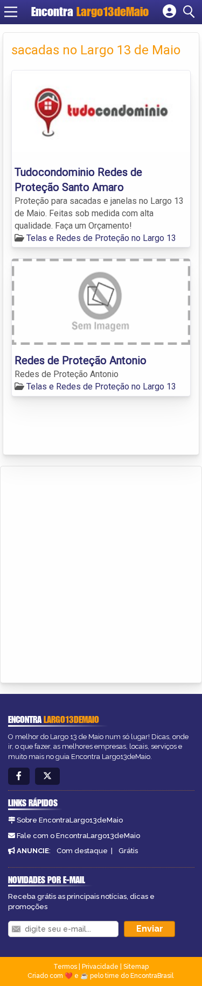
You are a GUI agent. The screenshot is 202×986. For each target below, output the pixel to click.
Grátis (128, 851)
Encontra (90, 11)
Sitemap (136, 966)
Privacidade (100, 966)
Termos (65, 966)
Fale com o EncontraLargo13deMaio (78, 836)
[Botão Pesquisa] (191, 12)
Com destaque (82, 851)
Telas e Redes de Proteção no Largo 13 (101, 238)
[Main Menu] (11, 12)
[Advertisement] (101, 572)
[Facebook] (19, 776)
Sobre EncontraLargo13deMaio (70, 820)
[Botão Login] (169, 12)
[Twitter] (47, 776)
